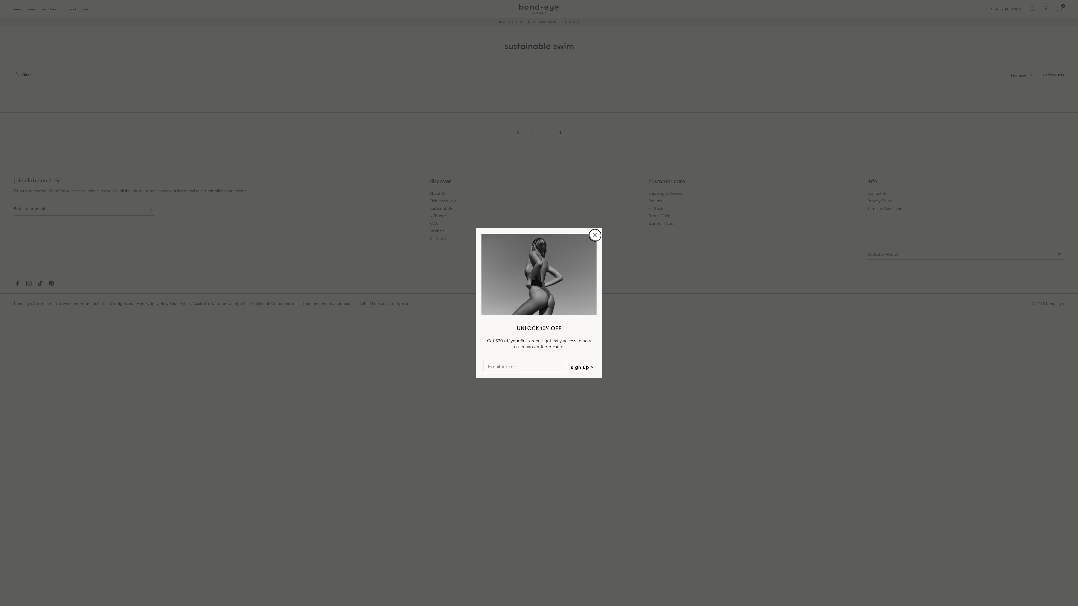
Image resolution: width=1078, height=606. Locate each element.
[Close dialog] (595, 235)
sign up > (582, 367)
